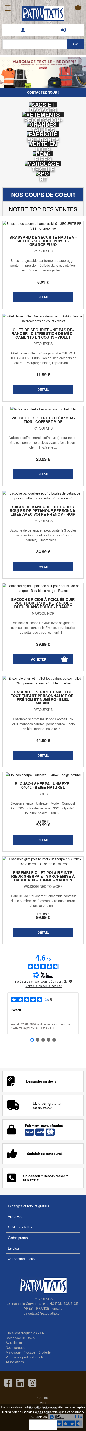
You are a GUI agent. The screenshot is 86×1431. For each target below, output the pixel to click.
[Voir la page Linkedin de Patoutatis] (20, 1383)
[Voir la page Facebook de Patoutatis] (8, 1383)
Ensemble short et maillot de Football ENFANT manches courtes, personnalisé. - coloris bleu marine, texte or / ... (43, 724)
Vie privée (15, 1216)
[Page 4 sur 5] (48, 1040)
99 (43, 821)
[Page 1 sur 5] (32, 1040)
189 (43, 913)
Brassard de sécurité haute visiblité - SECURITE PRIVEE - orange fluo (43, 240)
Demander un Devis (20, 1337)
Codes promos (18, 1237)
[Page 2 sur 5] (37, 1040)
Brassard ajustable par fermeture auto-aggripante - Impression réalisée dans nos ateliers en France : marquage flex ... (43, 265)
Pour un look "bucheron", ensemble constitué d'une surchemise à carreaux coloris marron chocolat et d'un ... (43, 901)
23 (43, 459)
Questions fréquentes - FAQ (26, 1333)
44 (43, 741)
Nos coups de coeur (43, 194)
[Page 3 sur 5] (43, 1040)
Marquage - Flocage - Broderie (28, 1352)
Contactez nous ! (43, 92)
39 (43, 644)
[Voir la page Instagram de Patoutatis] (32, 1383)
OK (43, 1424)
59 (43, 825)
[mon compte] (22, 30)
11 (43, 375)
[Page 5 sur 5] (54, 1040)
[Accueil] (43, 13)
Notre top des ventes (43, 209)
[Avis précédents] (3, 1013)
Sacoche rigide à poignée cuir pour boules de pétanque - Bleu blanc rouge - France (43, 603)
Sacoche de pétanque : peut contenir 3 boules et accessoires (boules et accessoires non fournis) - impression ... (43, 535)
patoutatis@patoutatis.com (43, 1313)
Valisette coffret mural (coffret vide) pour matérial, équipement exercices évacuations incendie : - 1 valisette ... (43, 442)
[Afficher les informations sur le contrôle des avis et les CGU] (70, 981)
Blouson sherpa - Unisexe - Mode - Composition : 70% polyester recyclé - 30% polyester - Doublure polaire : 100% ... (43, 808)
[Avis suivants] (82, 1013)
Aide (43, 1402)
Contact (43, 1397)
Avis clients (14, 1342)
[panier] (78, 7)
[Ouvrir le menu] (8, 8)
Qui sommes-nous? (22, 1258)
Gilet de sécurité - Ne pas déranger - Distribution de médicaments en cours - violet (43, 333)
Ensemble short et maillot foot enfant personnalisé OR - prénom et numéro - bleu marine (43, 697)
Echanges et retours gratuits (28, 1206)
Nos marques (15, 1347)
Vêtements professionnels (24, 1357)
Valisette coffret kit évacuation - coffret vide (43, 420)
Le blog (13, 1248)
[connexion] (63, 30)
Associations (15, 1362)
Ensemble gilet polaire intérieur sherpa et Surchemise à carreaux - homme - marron (43, 876)
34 (43, 552)
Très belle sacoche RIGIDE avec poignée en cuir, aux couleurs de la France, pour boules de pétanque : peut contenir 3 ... (43, 627)
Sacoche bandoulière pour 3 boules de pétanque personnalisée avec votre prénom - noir (43, 510)
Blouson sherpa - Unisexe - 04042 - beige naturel (43, 785)
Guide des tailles (20, 1227)
